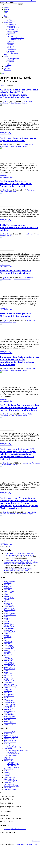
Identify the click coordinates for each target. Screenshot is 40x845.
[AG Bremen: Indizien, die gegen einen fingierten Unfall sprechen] (7, 160)
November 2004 (10, 724)
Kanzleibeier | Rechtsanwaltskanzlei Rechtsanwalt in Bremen (18, 1)
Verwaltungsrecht (10, 789)
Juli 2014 (8, 674)
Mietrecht (8, 760)
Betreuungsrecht (10, 742)
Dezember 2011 (10, 702)
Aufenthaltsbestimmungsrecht (17, 750)
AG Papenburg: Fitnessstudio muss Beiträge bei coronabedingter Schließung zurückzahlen (18, 569)
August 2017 (9, 616)
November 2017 (10, 611)
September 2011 (10, 706)
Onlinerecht (8, 769)
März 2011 (8, 709)
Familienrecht (10, 748)
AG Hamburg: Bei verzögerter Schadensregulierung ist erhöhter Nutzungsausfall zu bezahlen (16, 183)
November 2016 (10, 630)
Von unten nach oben (6, 134)
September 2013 (10, 689)
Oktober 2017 (9, 613)
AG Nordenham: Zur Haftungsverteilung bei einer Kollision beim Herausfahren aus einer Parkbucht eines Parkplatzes (19, 407)
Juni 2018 (8, 601)
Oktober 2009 (9, 716)
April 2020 (8, 589)
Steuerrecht (8, 774)
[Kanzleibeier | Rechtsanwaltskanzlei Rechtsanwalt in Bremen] (2, 73)
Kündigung (12, 762)
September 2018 (10, 599)
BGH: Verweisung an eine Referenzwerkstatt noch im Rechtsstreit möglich (19, 227)
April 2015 (8, 659)
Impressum (7, 829)
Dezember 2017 (10, 610)
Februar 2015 (9, 662)
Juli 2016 (8, 637)
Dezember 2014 (10, 665)
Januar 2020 (9, 591)
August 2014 (9, 672)
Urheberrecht (9, 779)
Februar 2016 (9, 645)
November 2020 (10, 586)
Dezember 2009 (10, 714)
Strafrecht (8, 775)
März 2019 (8, 596)
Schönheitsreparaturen (15, 767)
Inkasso (7, 757)
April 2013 (8, 692)
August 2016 (9, 635)
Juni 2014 (8, 675)
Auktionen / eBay (10, 740)
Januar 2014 (9, 684)
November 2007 (10, 723)
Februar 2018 (9, 606)
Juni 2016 (8, 638)
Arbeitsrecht (9, 738)
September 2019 (10, 593)
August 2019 (9, 594)
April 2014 (8, 679)
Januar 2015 (9, 664)
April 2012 (8, 701)
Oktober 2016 (9, 632)
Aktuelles (8, 733)
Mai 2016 (8, 640)
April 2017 (8, 621)
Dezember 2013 (10, 686)
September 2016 (10, 633)
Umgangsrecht (13, 754)
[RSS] (5, 13)
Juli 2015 (8, 653)
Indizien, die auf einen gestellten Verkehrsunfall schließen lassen (15, 271)
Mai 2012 (8, 699)
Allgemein (8, 735)
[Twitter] (6, 7)
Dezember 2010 (10, 711)
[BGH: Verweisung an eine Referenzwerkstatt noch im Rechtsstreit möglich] (7, 250)
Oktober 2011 (9, 704)
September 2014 (10, 670)
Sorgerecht (12, 752)
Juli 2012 (8, 697)
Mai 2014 (8, 677)
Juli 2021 (8, 583)
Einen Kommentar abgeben (19, 103)
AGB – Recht (9, 732)
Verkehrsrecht (4, 103)
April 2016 (8, 642)
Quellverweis (22, 829)
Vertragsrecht (9, 787)
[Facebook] (7, 9)
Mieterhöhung (13, 764)
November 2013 (10, 687)
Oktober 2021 (9, 581)
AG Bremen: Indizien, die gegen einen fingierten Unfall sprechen (18, 139)
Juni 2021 (8, 584)
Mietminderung (13, 765)
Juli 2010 (8, 713)
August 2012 (9, 696)
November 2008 (10, 721)
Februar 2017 (9, 625)
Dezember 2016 (10, 628)
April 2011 (8, 707)
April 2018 (8, 603)
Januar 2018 (9, 608)
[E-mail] (6, 11)
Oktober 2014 (9, 669)
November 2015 (10, 650)
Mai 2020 (8, 588)
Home (2, 86)
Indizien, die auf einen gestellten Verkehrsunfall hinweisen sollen (15, 314)
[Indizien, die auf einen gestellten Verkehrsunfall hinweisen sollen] (7, 336)
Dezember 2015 (10, 648)
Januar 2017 (9, 626)
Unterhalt (11, 755)
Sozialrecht (8, 772)
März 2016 (8, 643)
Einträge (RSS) (20, 844)
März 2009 (8, 719)
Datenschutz (14, 829)
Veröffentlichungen (5, 279)
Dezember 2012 (10, 694)
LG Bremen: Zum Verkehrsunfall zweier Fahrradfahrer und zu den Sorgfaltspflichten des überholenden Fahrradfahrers (19, 361)
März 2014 (9, 680)
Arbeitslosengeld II (11, 737)
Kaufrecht (3, 514)
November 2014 (10, 667)
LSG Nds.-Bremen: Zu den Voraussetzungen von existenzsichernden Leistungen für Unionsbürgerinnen (19, 554)
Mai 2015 (8, 657)
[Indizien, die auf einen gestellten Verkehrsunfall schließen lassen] (7, 293)
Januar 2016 (9, 647)
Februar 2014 (9, 682)
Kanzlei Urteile (28, 101)
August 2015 (9, 652)
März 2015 (8, 660)
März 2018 (8, 605)
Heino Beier (6, 101)
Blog (7, 743)
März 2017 (8, 623)
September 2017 (10, 615)
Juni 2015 (8, 655)
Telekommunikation (11, 777)
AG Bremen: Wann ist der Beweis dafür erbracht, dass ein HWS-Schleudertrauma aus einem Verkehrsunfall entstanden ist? (19, 94)
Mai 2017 (8, 620)
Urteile (7, 782)
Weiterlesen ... (36, 841)
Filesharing (12, 781)
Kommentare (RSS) (31, 844)
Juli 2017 (8, 618)
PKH (7, 770)
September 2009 (10, 718)
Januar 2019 (9, 598)
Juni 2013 (8, 691)
